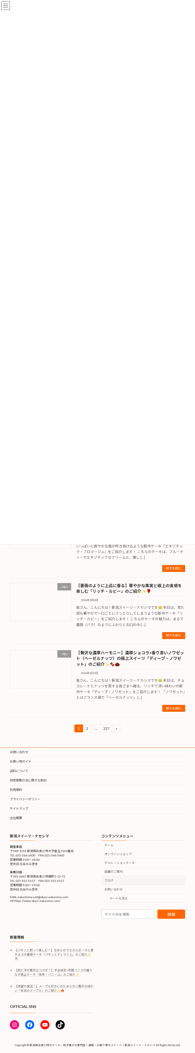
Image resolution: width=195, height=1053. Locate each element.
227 (106, 729)
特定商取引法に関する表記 (28, 780)
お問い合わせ (19, 752)
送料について (19, 771)
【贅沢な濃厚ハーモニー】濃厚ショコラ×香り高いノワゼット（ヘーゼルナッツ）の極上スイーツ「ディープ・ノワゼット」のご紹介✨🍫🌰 (130, 658)
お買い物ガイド (20, 761)
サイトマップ (19, 808)
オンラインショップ (118, 854)
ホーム (108, 845)
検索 (171, 914)
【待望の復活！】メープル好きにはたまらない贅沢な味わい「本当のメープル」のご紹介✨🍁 (53, 988)
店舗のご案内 (113, 872)
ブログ (108, 881)
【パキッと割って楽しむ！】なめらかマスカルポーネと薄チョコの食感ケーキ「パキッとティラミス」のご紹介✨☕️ (53, 954)
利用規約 (16, 790)
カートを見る (118, 898)
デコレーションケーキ (119, 863)
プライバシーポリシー (25, 799)
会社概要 (16, 818)
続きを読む (173, 568)
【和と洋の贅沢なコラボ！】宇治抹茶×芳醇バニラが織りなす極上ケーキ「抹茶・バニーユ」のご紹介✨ (53, 972)
